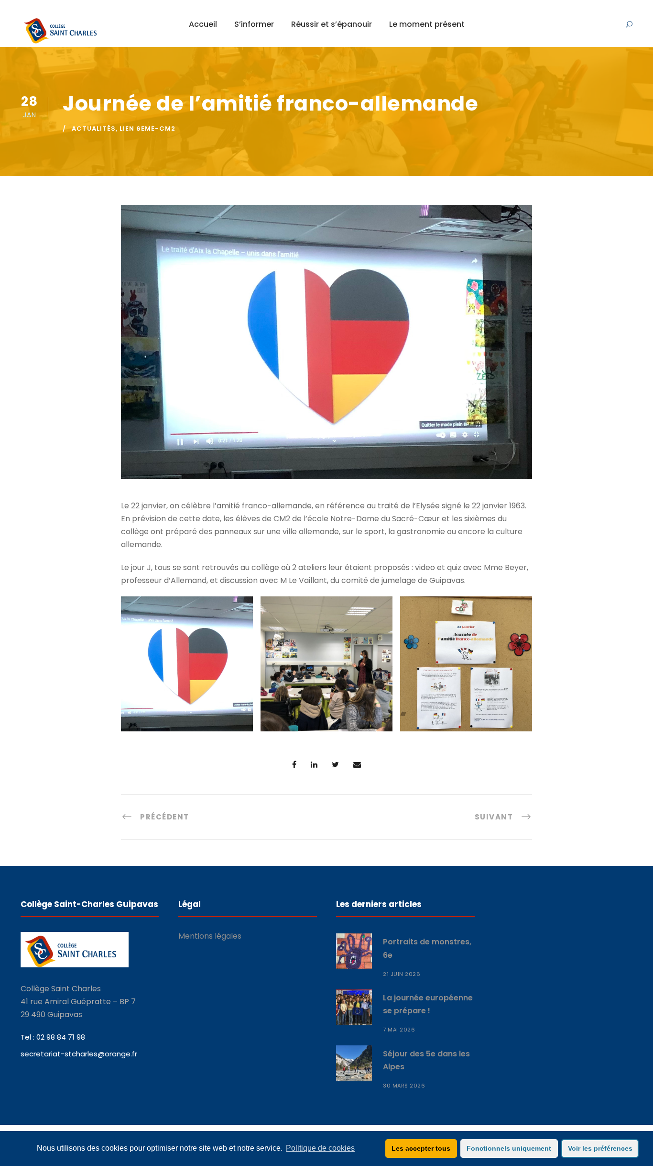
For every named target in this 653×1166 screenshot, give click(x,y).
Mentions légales (209, 936)
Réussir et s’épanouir (331, 24)
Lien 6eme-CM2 (147, 128)
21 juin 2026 (401, 974)
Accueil (203, 24)
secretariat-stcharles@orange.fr (79, 1054)
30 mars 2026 (404, 1085)
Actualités (94, 128)
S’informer (254, 24)
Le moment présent (427, 24)
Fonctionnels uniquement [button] (509, 1148)
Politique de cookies (320, 1148)
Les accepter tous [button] (421, 1148)
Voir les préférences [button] (600, 1148)
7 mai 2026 (399, 1029)
